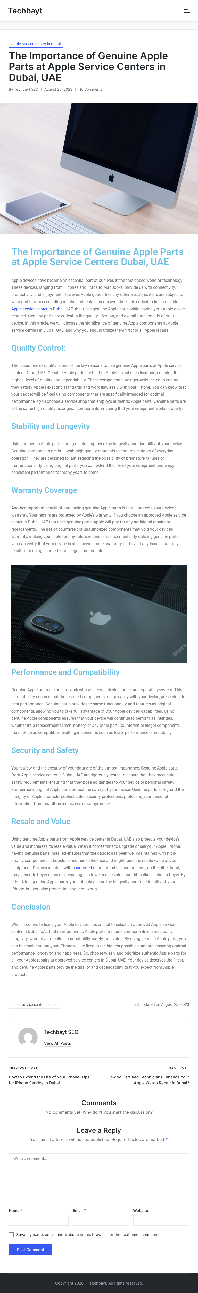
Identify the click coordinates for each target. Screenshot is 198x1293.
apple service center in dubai (36, 43)
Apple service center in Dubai (37, 309)
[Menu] (187, 11)
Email (79, 1210)
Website (140, 1210)
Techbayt (25, 10)
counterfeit (82, 867)
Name (16, 1210)
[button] (57, 1043)
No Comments (90, 89)
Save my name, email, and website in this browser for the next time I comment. (88, 1234)
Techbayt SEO (61, 1032)
